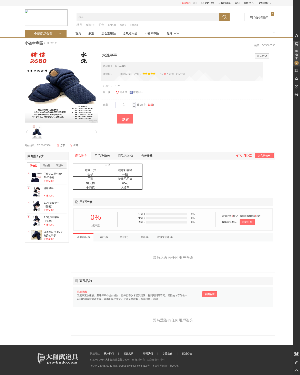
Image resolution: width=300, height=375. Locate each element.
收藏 (75, 145)
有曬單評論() (165, 237)
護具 (79, 24)
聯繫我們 (148, 353)
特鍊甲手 (48, 188)
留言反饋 (128, 353)
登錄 (188, 3)
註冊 (195, 3)
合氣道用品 (130, 33)
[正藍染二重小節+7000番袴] (36, 177)
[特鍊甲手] (36, 191)
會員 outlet (172, 33)
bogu (123, 24)
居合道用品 (108, 33)
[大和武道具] (46, 17)
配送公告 (187, 353)
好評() (104, 237)
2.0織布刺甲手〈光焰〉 (51, 219)
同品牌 (46, 165)
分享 (62, 145)
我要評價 (247, 222)
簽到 (237, 3)
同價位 (33, 165)
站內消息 (209, 3)
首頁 (78, 33)
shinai (112, 24)
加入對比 (262, 56)
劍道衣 (90, 24)
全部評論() (83, 237)
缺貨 (125, 119)
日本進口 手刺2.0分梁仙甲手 (53, 233)
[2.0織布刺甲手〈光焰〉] (36, 221)
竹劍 (101, 24)
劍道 (91, 33)
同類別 (59, 165)
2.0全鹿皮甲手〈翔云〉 (51, 204)
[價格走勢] (125, 74)
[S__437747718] (37, 132)
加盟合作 (167, 353)
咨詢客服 (210, 294)
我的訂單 (225, 3)
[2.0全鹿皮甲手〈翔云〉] (36, 206)
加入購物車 (264, 155)
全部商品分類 (47, 33)
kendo (134, 24)
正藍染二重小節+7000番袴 (53, 175)
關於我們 (109, 353)
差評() (145, 237)
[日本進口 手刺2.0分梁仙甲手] (36, 235)
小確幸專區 (152, 33)
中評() (124, 237)
